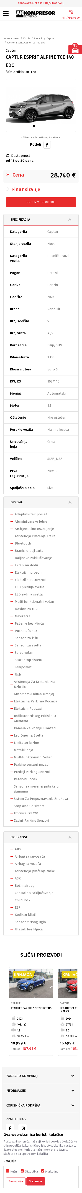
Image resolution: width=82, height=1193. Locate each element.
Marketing (52, 1171)
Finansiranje (26, 189)
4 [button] (49, 127)
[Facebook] (47, 144)
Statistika (31, 1171)
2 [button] (40, 127)
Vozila (26, 38)
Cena (18, 175)
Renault (38, 38)
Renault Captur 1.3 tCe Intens (31, 1008)
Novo (51, 244)
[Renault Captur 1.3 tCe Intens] (31, 983)
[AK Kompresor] (36, 14)
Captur (50, 38)
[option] (41, 3)
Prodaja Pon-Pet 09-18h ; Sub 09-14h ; (41, 3)
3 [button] (44, 127)
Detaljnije (9, 1161)
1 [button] (35, 127)
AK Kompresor (11, 38)
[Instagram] (22, 1128)
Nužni (14, 1171)
